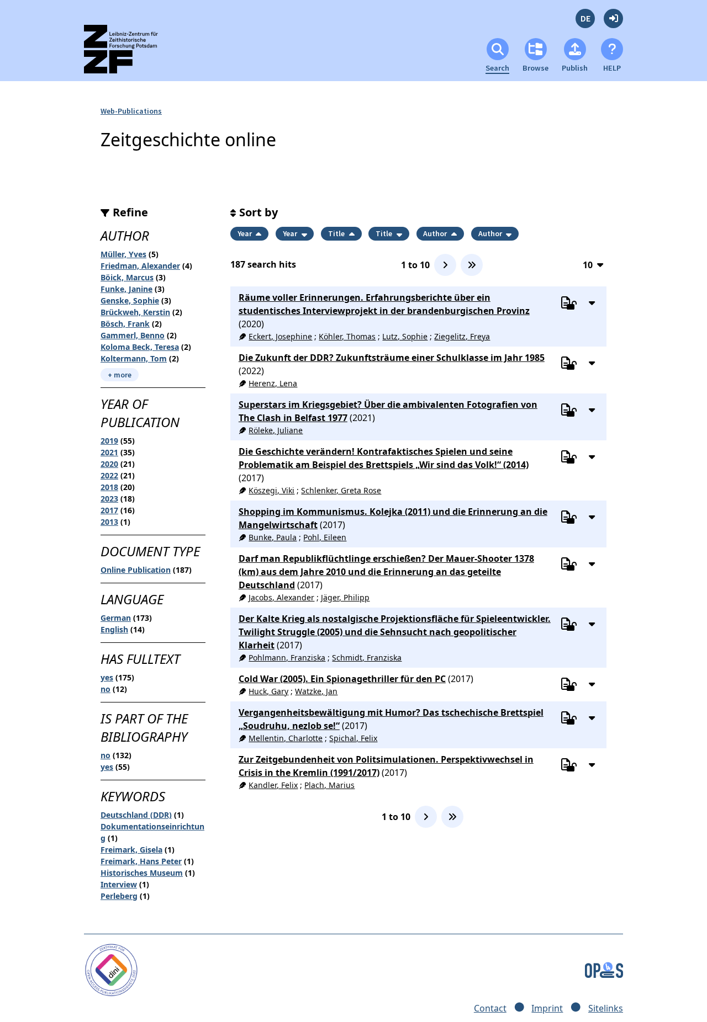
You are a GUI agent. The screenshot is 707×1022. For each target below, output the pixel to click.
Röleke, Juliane (276, 430)
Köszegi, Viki (271, 490)
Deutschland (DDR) (136, 815)
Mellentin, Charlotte (286, 738)
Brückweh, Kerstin (135, 312)
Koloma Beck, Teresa (140, 347)
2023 (109, 498)
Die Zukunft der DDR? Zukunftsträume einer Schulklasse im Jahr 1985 (392, 358)
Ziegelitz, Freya (462, 336)
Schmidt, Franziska (367, 657)
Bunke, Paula (273, 537)
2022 (109, 475)
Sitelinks (605, 1008)
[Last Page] (472, 265)
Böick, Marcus (127, 277)
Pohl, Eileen (324, 537)
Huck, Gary (268, 691)
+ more (119, 375)
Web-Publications (131, 111)
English (114, 629)
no (105, 689)
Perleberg (119, 896)
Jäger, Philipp (345, 597)
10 (588, 264)
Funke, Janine (126, 289)
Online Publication (136, 570)
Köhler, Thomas (347, 336)
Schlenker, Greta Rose (341, 490)
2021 (109, 452)
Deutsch (585, 18)
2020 (109, 464)
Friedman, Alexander (140, 265)
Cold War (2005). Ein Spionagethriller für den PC (342, 679)
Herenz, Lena (273, 383)
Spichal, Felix (353, 738)
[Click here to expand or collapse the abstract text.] (591, 302)
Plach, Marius (329, 785)
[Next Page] (445, 265)
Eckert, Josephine (280, 336)
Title (337, 233)
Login (613, 18)
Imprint (547, 1008)
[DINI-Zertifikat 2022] (111, 969)
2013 (109, 522)
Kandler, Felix (273, 785)
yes (107, 677)
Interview (119, 884)
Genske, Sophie (130, 300)
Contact (490, 1008)
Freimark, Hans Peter (141, 861)
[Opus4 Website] (604, 969)
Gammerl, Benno (133, 335)
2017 (109, 510)
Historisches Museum (142, 872)
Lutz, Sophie (405, 336)
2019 (109, 440)
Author (436, 233)
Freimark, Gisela (131, 849)
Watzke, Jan (316, 691)
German (116, 618)
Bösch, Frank (125, 323)
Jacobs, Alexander (281, 597)
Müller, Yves (123, 254)
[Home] (130, 54)
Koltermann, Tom (134, 358)
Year (246, 233)
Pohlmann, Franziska (287, 657)
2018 (109, 487)
